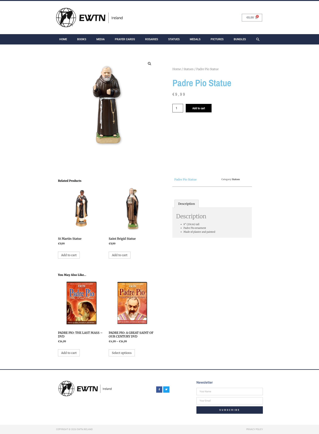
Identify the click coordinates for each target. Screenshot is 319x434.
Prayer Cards (125, 39)
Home (63, 39)
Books (81, 39)
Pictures (217, 39)
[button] (258, 39)
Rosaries (151, 39)
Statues (174, 39)
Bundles (240, 39)
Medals (195, 39)
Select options (122, 353)
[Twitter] (166, 389)
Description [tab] (186, 204)
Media (100, 39)
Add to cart (198, 108)
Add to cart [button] (69, 255)
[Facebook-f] (159, 389)
